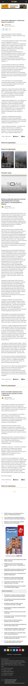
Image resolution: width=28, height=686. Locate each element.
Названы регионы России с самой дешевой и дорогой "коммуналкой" (15, 574)
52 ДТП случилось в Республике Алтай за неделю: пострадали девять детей (14, 514)
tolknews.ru (6, 659)
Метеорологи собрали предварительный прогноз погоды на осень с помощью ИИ (13, 578)
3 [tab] (13, 195)
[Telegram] (3, 29)
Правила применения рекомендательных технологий (14, 683)
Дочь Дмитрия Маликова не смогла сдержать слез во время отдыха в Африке (15, 586)
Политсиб (6, 26)
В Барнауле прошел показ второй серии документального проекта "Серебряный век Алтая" (14, 565)
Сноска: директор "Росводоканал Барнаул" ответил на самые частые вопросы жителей (14, 518)
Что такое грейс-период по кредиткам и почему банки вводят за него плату (13, 641)
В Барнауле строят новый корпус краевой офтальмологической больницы (14, 522)
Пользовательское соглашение (10, 680)
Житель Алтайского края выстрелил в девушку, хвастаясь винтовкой (13, 620)
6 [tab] (19, 195)
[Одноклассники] (10, 29)
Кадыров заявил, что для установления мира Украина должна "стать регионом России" (14, 188)
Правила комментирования (10, 681)
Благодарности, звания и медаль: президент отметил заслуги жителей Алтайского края (14, 595)
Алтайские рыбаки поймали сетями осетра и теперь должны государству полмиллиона (15, 629)
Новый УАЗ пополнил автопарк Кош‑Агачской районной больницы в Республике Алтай (15, 570)
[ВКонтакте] (6, 29)
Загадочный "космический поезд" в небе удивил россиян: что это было (14, 582)
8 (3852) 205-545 (6, 671)
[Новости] (15, 136)
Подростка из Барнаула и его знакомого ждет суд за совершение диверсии (15, 633)
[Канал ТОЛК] (23, 136)
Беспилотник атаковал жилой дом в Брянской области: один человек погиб (15, 625)
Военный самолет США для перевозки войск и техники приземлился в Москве (15, 637)
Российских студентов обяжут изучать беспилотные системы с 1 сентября (13, 604)
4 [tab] (15, 195)
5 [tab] (17, 195)
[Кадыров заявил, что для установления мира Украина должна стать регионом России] (14, 184)
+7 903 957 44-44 (6, 668)
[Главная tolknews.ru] (14, 1)
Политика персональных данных (11, 679)
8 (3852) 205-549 (6, 673)
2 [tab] (11, 195)
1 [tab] (9, 195)
